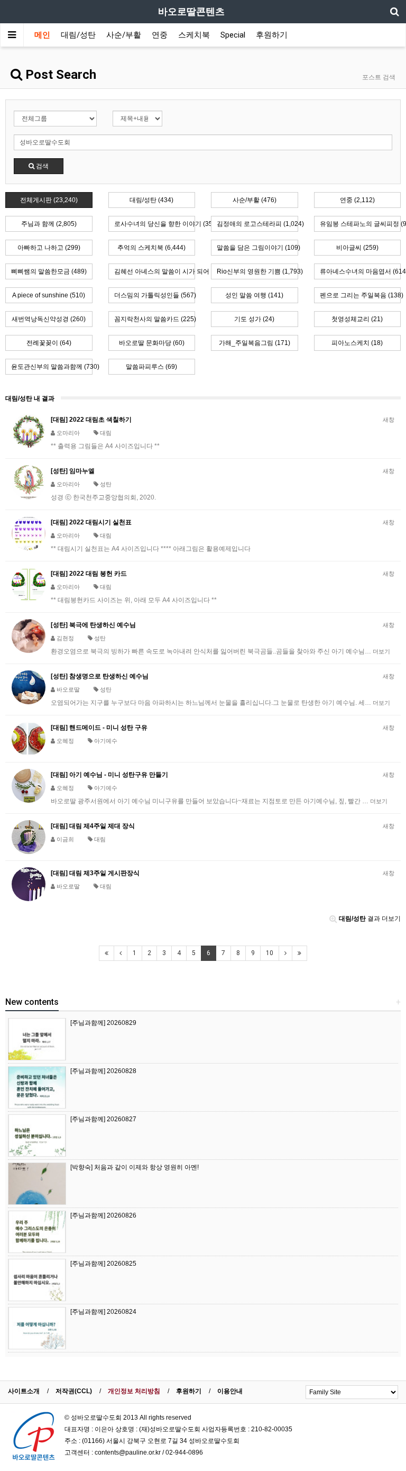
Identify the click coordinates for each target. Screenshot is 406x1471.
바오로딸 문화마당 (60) (151, 343)
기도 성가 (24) (254, 319)
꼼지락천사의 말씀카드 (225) (155, 319)
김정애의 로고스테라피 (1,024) (257, 224)
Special (232, 35)
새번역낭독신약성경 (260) (49, 319)
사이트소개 (24, 1391)
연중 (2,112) (357, 200)
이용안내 (230, 1391)
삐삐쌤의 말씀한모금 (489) (49, 271)
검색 (41, 166)
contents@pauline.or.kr (128, 1452)
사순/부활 (123, 35)
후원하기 (272, 35)
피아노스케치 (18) (357, 343)
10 (269, 953)
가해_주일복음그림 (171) (254, 343)
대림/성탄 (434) (151, 200)
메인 (42, 35)
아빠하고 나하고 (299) (48, 247)
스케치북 (194, 35)
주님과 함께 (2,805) (49, 224)
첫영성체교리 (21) (357, 319)
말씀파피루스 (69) (151, 366)
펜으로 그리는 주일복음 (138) (360, 295)
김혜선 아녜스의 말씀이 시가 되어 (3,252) (155, 271)
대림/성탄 (78, 35)
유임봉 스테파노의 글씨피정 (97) (360, 224)
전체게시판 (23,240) (49, 200)
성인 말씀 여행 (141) (254, 295)
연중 (160, 35)
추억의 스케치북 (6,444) (151, 247)
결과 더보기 (370, 918)
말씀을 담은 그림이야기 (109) (257, 247)
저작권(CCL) (74, 1391)
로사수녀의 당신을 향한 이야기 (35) (155, 224)
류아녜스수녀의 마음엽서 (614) (360, 271)
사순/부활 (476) (254, 200)
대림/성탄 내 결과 (29, 398)
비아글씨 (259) (357, 247)
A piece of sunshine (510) (48, 295)
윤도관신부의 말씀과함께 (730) (52, 366)
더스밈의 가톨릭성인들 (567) (155, 295)
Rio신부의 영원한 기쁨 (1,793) (257, 271)
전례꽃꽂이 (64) (48, 343)
